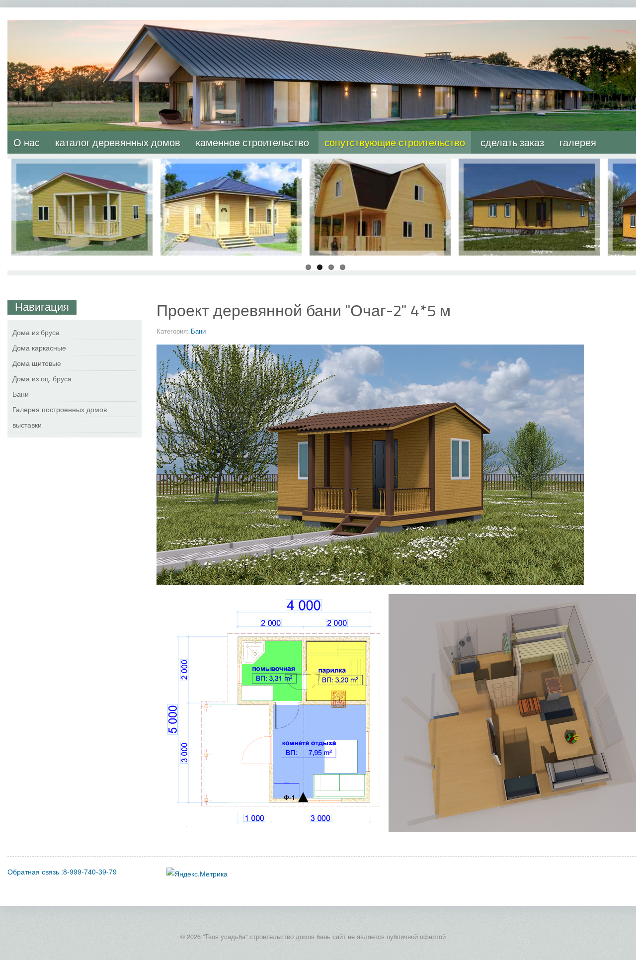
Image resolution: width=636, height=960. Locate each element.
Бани (198, 331)
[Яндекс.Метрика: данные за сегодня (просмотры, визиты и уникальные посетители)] (197, 873)
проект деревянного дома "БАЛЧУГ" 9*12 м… (231, 173)
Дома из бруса (36, 332)
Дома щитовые (36, 363)
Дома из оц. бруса (42, 378)
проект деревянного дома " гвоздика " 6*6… (82, 173)
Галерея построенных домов (59, 409)
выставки (27, 425)
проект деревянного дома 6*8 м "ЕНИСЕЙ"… (380, 173)
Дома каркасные (39, 347)
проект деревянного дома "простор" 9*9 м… (529, 173)
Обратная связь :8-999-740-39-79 (62, 871)
